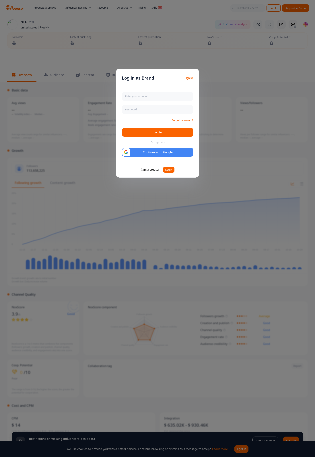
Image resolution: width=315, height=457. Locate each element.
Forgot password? (182, 120)
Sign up (189, 78)
